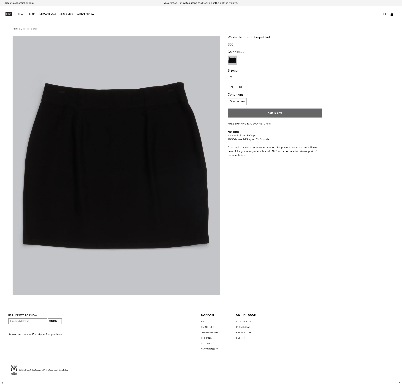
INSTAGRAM (243, 327)
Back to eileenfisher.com (19, 3)
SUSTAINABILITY (210, 349)
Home (15, 29)
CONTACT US (243, 322)
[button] (391, 14)
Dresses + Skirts (29, 29)
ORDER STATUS (209, 333)
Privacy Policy (62, 370)
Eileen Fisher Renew (32, 370)
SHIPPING (206, 338)
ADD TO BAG (275, 113)
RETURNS (206, 344)
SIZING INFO (207, 327)
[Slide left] (2, 383)
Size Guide (235, 87)
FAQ (203, 322)
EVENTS (240, 338)
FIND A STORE (244, 333)
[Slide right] (400, 383)
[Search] (384, 14)
